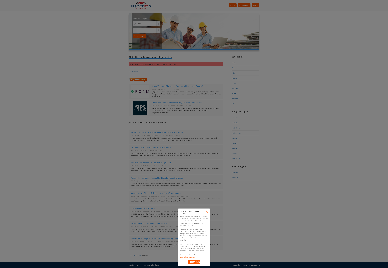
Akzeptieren (194, 262)
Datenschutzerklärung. (187, 257)
